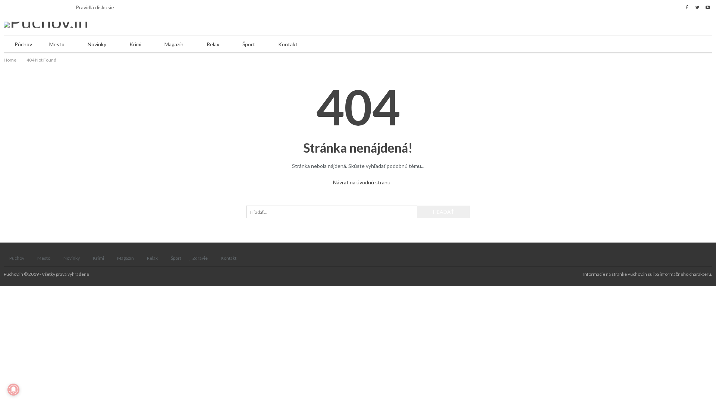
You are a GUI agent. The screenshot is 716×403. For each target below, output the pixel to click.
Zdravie (200, 258)
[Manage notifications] (13, 390)
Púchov (23, 44)
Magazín (173, 44)
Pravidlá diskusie (95, 7)
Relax (213, 44)
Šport (248, 44)
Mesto (57, 44)
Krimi (135, 44)
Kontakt (288, 44)
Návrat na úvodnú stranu (361, 182)
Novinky (97, 44)
